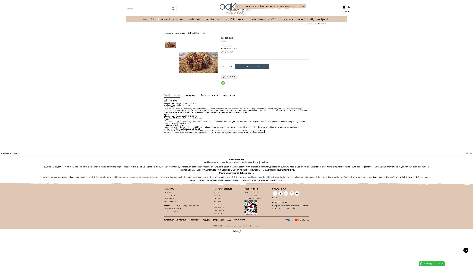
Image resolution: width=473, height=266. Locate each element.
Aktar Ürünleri (149, 19)
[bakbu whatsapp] (286, 194)
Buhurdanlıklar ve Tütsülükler (264, 19)
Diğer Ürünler (323, 19)
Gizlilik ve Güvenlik (251, 192)
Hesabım (216, 195)
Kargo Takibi (217, 198)
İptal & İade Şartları (251, 195)
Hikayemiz (167, 192)
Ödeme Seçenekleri (209, 95)
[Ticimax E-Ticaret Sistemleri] (236, 231)
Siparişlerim (217, 201)
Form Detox (288, 19)
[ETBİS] (253, 207)
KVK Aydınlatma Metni (253, 198)
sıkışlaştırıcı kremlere (304, 177)
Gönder (468, 153)
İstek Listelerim (218, 207)
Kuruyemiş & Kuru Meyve (172, 19)
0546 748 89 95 (173, 212)
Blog (274, 198)
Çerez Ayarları (218, 214)
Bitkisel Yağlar (194, 19)
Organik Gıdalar (305, 19)
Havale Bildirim (169, 195)
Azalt (223, 66)
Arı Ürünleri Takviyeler (236, 19)
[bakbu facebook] (280, 194)
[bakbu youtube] (297, 194)
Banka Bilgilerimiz (170, 201)
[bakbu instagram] (275, 194)
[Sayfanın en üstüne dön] (465, 250)
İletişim (216, 192)
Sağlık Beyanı (229, 95)
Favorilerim (217, 204)
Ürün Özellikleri (172, 95)
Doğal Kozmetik (213, 19)
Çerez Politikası (218, 211)
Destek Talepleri (169, 198)
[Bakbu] (236, 10)
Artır (230, 66)
